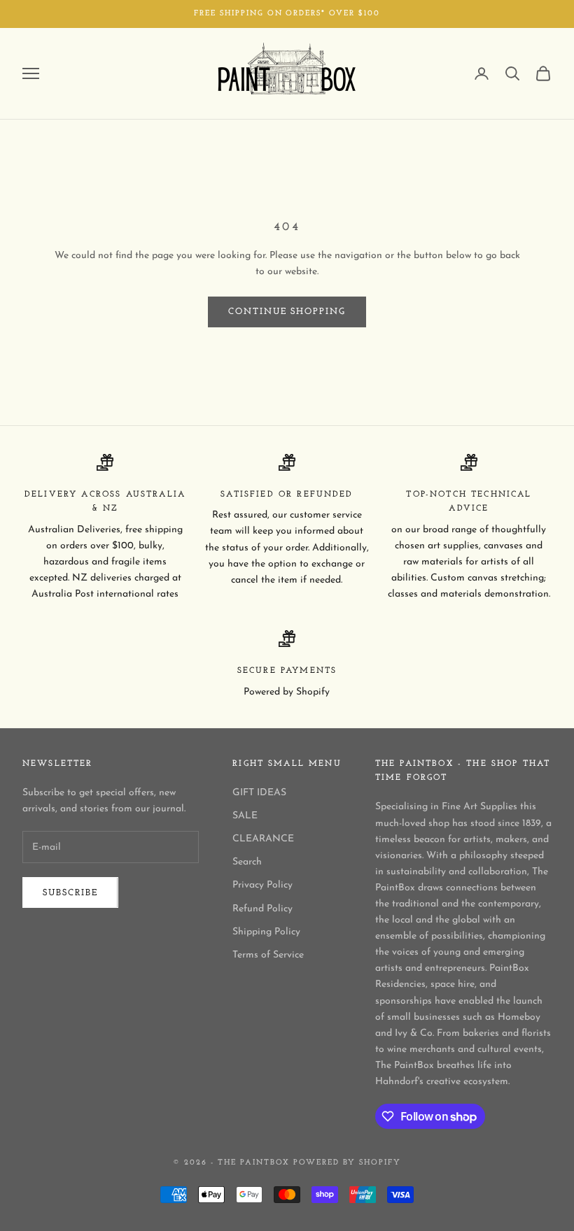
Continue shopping (287, 311)
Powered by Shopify (347, 1163)
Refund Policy (262, 909)
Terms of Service (268, 955)
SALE (245, 816)
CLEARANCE (263, 839)
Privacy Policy (262, 885)
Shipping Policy (266, 932)
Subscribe (70, 892)
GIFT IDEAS (259, 793)
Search (247, 862)
